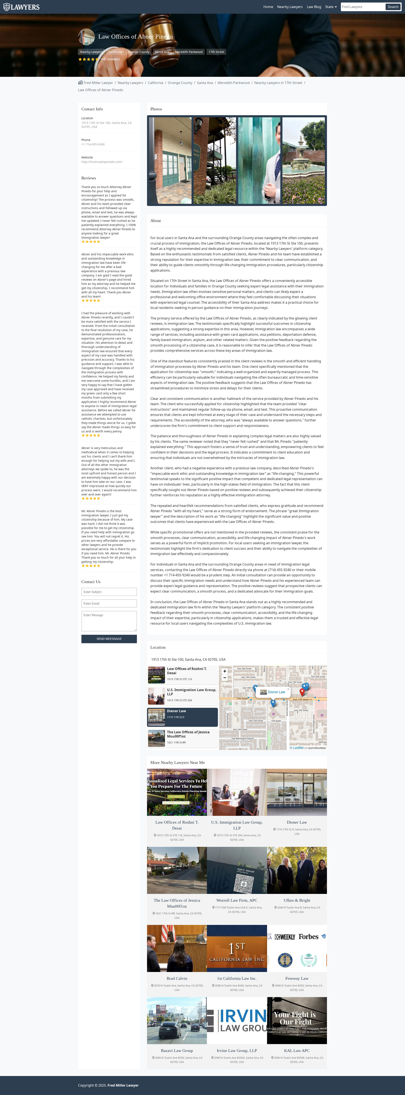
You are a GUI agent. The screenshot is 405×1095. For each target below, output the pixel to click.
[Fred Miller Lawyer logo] (21, 9)
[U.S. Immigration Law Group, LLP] (237, 792)
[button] (302, 692)
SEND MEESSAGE (109, 638)
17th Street (216, 52)
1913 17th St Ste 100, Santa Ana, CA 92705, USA (106, 125)
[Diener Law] (297, 792)
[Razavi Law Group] (177, 1020)
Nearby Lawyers (290, 6)
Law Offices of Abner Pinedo (100, 90)
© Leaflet (296, 747)
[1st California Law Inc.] (237, 948)
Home (268, 6)
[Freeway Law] (297, 948)
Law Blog (314, 6)
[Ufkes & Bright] (297, 870)
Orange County (138, 52)
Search (393, 7)
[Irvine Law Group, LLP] (237, 1020)
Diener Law (276, 692)
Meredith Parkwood (189, 52)
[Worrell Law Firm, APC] (237, 870)
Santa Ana (162, 52)
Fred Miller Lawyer (98, 82)
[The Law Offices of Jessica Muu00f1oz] (177, 870)
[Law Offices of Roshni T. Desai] (177, 792)
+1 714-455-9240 (93, 144)
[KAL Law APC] (297, 1020)
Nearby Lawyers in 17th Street (278, 82)
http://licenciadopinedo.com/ (101, 162)
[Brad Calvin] (177, 948)
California (115, 52)
